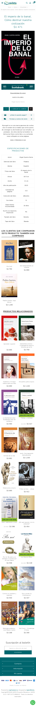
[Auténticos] (9, 366)
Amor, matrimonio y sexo (9, 522)
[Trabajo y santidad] (27, 402)
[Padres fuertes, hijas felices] (9, 286)
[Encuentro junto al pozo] (27, 366)
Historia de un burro (9, 488)
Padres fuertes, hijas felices (9, 301)
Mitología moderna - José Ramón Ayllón (9, 629)
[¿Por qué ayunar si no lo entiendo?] (27, 507)
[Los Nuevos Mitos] (27, 542)
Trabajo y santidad (27, 418)
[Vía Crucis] (27, 614)
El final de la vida (9, 456)
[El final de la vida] (9, 440)
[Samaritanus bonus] (27, 328)
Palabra (21, 97)
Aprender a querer (9, 344)
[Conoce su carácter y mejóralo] (9, 579)
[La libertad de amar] (9, 402)
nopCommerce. (13, 690)
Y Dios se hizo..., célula (26, 489)
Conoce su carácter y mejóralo (9, 594)
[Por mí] (9, 542)
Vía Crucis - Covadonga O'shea (26, 629)
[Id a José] (9, 251)
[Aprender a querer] (9, 328)
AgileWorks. (31, 690)
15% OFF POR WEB (27, 415)
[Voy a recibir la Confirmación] (27, 579)
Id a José (9, 266)
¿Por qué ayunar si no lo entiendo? (26, 523)
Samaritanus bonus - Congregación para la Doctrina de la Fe (27, 345)
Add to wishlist (31, 109)
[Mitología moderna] (9, 614)
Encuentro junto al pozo (26, 382)
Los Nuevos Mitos (26, 557)
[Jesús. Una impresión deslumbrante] (27, 438)
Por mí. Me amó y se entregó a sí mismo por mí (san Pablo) (9, 558)
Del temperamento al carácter (26, 266)
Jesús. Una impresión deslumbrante (26, 454)
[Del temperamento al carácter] (27, 251)
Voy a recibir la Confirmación (26, 594)
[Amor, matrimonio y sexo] (9, 507)
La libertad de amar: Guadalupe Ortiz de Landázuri (9, 419)
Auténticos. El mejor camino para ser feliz (9, 382)
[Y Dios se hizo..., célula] (27, 474)
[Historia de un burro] (9, 473)
